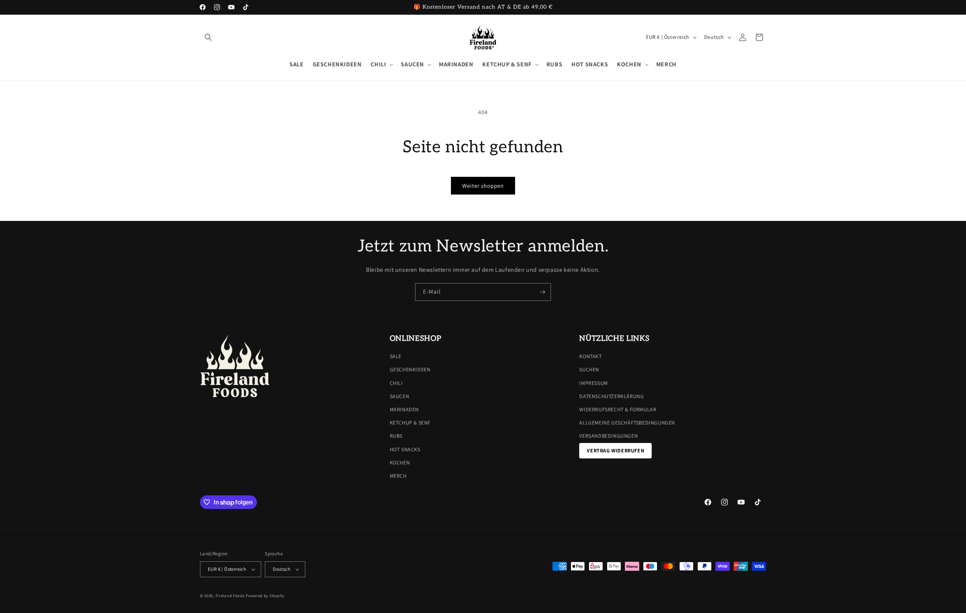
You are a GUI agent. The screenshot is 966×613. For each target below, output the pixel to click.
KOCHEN (400, 462)
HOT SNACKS (405, 449)
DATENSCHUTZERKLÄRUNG (611, 396)
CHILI (396, 383)
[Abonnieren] (542, 292)
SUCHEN (589, 369)
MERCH (398, 475)
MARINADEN (404, 409)
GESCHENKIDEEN (410, 369)
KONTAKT (590, 356)
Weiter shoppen (483, 185)
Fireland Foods (230, 595)
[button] (208, 37)
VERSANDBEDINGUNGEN (608, 435)
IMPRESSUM (593, 383)
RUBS (396, 435)
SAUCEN (399, 396)
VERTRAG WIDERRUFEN (615, 450)
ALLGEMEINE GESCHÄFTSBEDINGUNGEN (627, 422)
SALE (395, 356)
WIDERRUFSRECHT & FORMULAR (617, 409)
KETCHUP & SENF (410, 422)
